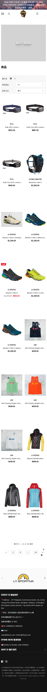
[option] (23, 578)
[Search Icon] (9, 14)
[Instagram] (6, 661)
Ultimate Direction (35, 179)
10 (36, 552)
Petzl (12, 124)
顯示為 (4, 78)
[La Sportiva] (23, 578)
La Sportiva (12, 234)
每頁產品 (5, 84)
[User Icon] (37, 13)
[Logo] (23, 13)
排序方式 (5, 90)
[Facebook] (2, 661)
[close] (45, 5)
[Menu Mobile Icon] (2, 14)
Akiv (35, 345)
